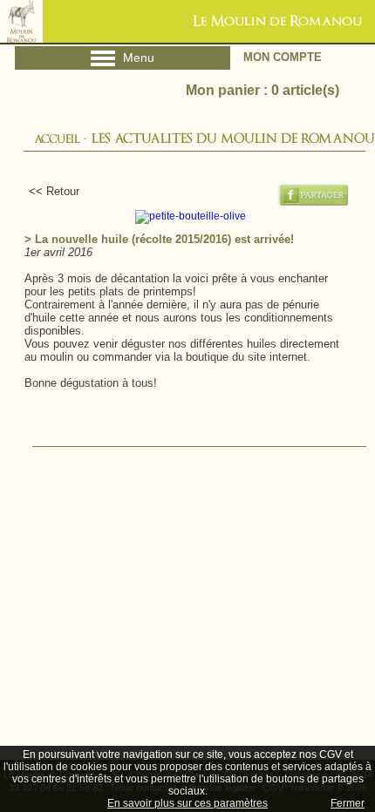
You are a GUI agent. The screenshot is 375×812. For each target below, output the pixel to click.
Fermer (348, 803)
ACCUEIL (57, 138)
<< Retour (47, 191)
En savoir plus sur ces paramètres (187, 803)
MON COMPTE (282, 57)
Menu (122, 61)
